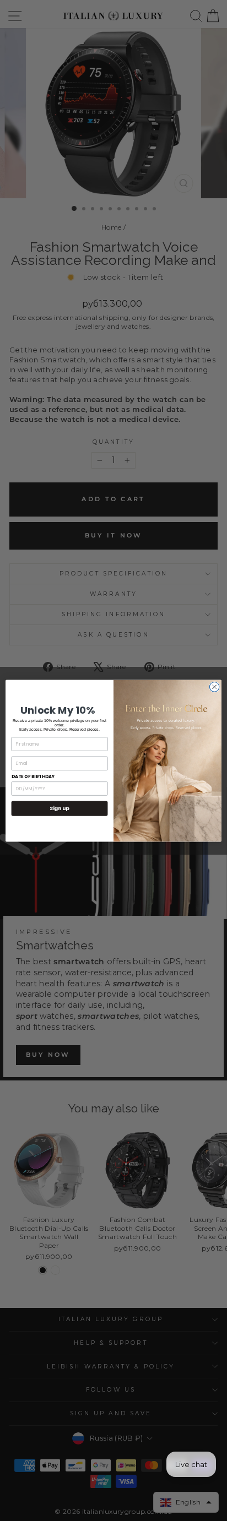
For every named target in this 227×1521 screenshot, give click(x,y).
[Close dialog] (214, 687)
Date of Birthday (33, 776)
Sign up (59, 808)
